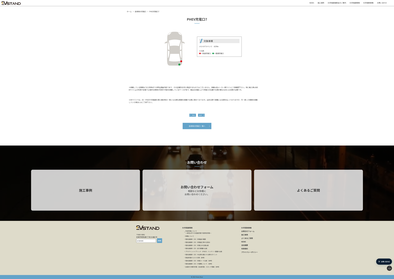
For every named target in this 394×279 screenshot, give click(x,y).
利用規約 (244, 248)
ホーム (129, 11)
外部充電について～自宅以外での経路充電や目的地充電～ (198, 232)
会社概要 (244, 245)
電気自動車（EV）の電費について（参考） (199, 264)
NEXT (200, 115)
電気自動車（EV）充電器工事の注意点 (197, 242)
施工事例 (321, 3)
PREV (193, 115)
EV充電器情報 (355, 3)
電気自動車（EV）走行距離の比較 (196, 248)
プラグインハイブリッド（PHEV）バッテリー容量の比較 (203, 251)
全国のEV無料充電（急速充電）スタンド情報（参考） (202, 267)
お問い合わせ (382, 3)
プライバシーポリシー (249, 252)
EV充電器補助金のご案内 (337, 3)
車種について (189, 236)
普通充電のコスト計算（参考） (195, 258)
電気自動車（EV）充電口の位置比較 (197, 245)
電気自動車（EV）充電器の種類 (195, 239)
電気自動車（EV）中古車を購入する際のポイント (201, 255)
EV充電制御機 (368, 3)
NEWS (311, 3)
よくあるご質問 (247, 238)
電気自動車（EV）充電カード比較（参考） (199, 261)
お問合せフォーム (247, 231)
